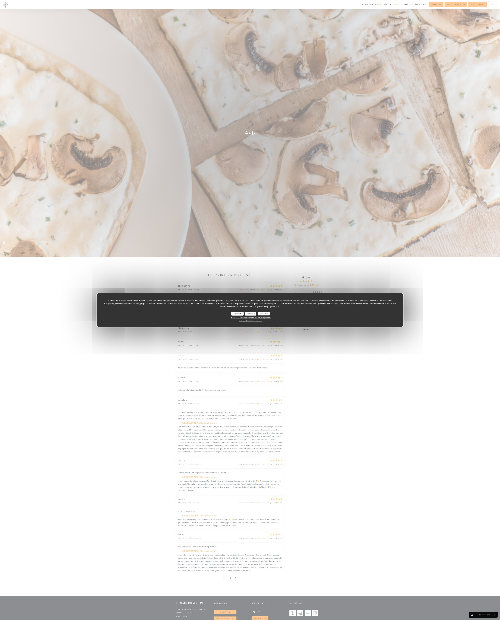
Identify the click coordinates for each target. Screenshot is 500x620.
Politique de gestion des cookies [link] (250, 321)
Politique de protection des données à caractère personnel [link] (251, 317)
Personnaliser (263, 313)
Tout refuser (250, 313)
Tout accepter (237, 313)
